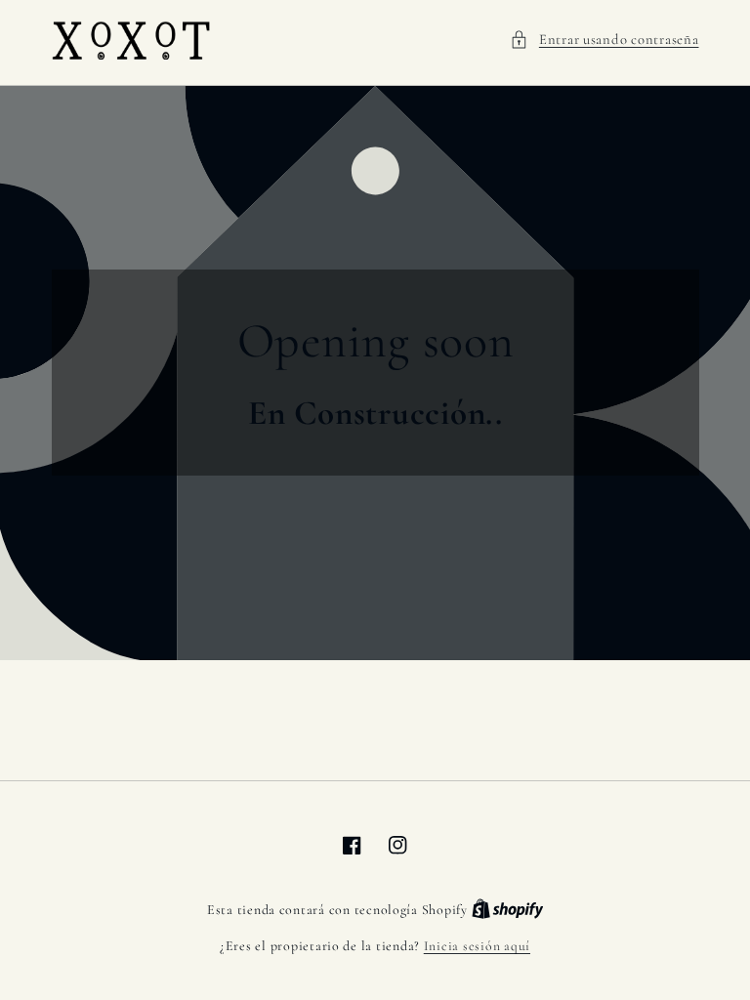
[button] (604, 40)
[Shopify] (508, 909)
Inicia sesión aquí (477, 946)
